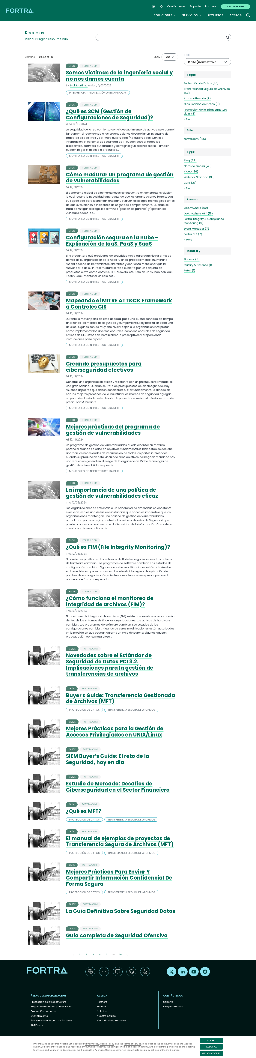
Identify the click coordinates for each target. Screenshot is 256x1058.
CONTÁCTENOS (173, 995)
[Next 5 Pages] (113, 954)
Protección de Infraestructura (49, 1002)
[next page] (113, 955)
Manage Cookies (211, 1053)
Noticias (102, 1011)
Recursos (215, 15)
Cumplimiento (39, 1016)
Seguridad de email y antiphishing (51, 1006)
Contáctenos (176, 6)
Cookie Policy (107, 1043)
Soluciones (165, 15)
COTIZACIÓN (235, 6)
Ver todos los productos (111, 1020)
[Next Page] (127, 954)
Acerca (235, 15)
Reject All (211, 1046)
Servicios (191, 15)
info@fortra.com (173, 1006)
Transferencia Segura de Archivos (51, 1020)
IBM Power (37, 1025)
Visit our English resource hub (46, 39)
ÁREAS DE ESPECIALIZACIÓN (48, 995)
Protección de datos (43, 1011)
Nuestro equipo (106, 1016)
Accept (211, 1040)
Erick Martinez (79, 85)
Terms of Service (132, 1043)
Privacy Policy (92, 1043)
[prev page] (73, 954)
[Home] (20, 10)
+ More (188, 119)
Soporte (195, 6)
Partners (210, 6)
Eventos (101, 1006)
